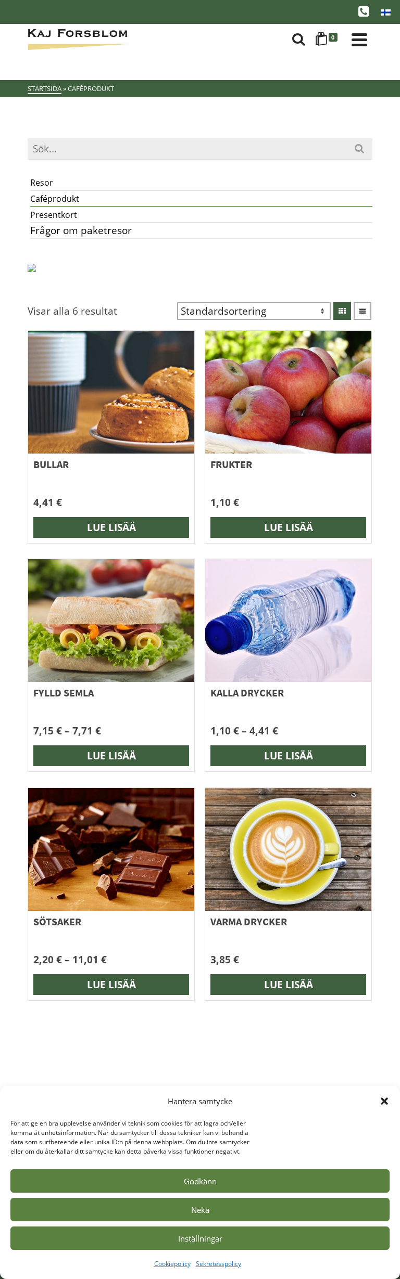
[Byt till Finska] (386, 12)
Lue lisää (111, 527)
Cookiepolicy (172, 1263)
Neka (200, 1210)
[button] (384, 1101)
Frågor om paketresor (81, 230)
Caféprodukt (54, 198)
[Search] (298, 39)
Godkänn (200, 1181)
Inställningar (200, 1238)
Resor (41, 182)
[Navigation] (359, 39)
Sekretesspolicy (218, 1263)
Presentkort (53, 215)
